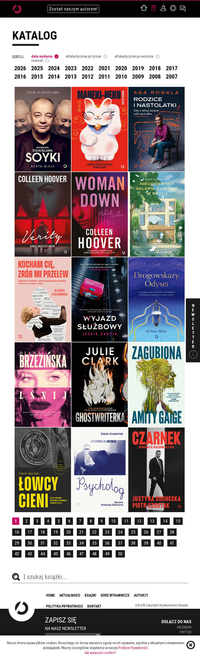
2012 (87, 76)
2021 (104, 68)
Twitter (185, 632)
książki (90, 595)
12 (139, 521)
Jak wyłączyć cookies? (100, 653)
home (50, 595)
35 (94, 543)
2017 (172, 68)
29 (17, 543)
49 (107, 553)
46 (68, 553)
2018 (155, 68)
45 (55, 553)
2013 (71, 76)
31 (42, 543)
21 (81, 532)
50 (120, 553)
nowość (37, 60)
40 (159, 543)
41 (172, 543)
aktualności (69, 595)
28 (172, 532)
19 (55, 532)
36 (107, 543)
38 (133, 543)
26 (146, 532)
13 (152, 521)
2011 (104, 76)
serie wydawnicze (115, 595)
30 (30, 543)
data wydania (41, 56)
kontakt (94, 606)
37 (120, 543)
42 (17, 553)
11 (126, 521)
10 (113, 521)
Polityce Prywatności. (133, 648)
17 (30, 532)
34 (81, 543)
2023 (71, 68)
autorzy (141, 595)
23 (107, 532)
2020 (121, 68)
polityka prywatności (64, 606)
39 (146, 543)
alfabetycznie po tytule (83, 56)
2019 (138, 68)
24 (120, 532)
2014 (54, 76)
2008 (155, 76)
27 (159, 532)
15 (178, 521)
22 (94, 532)
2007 (172, 76)
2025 (37, 68)
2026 (20, 68)
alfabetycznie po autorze (134, 56)
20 (68, 532)
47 (81, 553)
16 (17, 532)
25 (133, 532)
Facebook (184, 627)
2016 (20, 76)
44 (42, 553)
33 (68, 543)
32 (55, 543)
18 (42, 532)
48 (94, 553)
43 (30, 553)
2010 (121, 76)
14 (165, 521)
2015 (37, 76)
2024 (54, 68)
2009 (138, 76)
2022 (87, 68)
